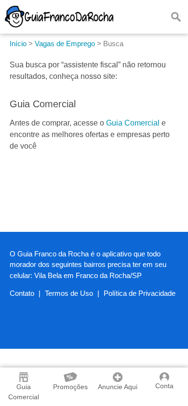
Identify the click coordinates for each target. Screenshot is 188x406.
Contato (22, 293)
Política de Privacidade (139, 293)
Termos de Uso (69, 293)
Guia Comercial (133, 123)
